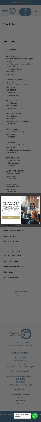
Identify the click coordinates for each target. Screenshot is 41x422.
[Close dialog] (38, 198)
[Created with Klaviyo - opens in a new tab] (20, 225)
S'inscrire (11, 217)
